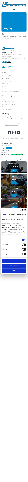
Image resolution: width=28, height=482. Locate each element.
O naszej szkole (6, 145)
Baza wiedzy (5, 150)
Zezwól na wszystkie (14, 260)
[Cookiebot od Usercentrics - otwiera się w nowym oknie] (20, 210)
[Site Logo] (14, 4)
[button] (1, 141)
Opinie (7, 148)
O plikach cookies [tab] (21, 214)
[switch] (24, 245)
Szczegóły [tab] (12, 214)
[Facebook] (9, 132)
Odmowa (14, 270)
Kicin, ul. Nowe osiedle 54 (11, 125)
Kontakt (4, 152)
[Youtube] (18, 132)
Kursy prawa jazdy (7, 143)
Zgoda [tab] (4, 214)
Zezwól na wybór (14, 265)
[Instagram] (14, 132)
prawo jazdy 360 (12, 154)
